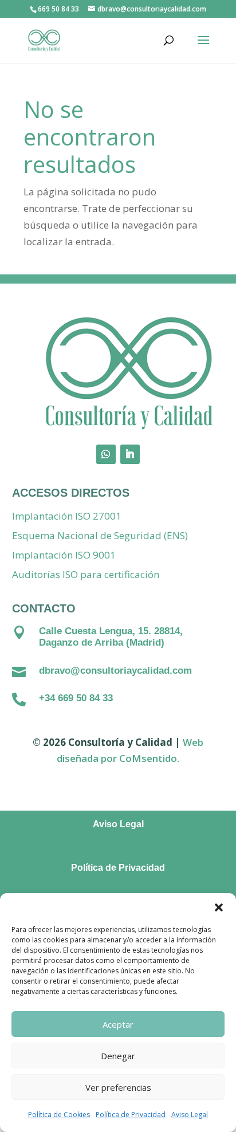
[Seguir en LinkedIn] (130, 454)
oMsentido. (152, 758)
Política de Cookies (59, 1114)
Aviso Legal (189, 1114)
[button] (219, 907)
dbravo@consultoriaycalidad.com (115, 670)
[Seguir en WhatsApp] (106, 454)
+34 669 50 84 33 (76, 698)
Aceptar (118, 1024)
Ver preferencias (118, 1087)
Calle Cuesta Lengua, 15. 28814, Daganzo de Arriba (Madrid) (111, 637)
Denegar (118, 1056)
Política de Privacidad (131, 1114)
